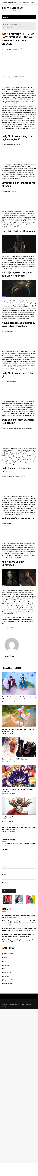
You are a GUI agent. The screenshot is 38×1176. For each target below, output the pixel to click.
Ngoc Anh (17, 49)
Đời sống (5, 957)
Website (4, 882)
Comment (5, 849)
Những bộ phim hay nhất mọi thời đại (14, 759)
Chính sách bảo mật (13, 2)
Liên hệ (33, 2)
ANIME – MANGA (8, 954)
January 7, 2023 (6, 733)
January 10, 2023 (6, 831)
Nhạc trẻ (5, 968)
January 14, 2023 (6, 761)
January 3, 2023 (6, 821)
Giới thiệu (4, 2)
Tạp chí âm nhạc (12, 7)
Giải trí (5, 961)
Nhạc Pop (6, 965)
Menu (6, 17)
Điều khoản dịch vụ (25, 2)
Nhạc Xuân (6, 976)
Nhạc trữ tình (7, 972)
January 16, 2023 (6, 793)
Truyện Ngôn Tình (8, 980)
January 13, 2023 (6, 701)
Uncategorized (7, 983)
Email (4, 874)
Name (4, 867)
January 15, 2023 (6, 49)
